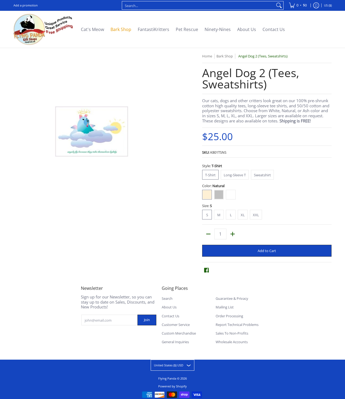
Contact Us (170, 316)
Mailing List (225, 307)
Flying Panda (167, 378)
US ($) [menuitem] (328, 5)
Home (207, 56)
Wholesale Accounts (232, 341)
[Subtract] (208, 234)
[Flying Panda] (43, 29)
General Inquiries (175, 341)
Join (147, 319)
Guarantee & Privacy (232, 298)
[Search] (279, 5)
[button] (206, 270)
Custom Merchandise (179, 333)
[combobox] (198, 5)
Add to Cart (267, 250)
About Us (169, 307)
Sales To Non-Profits (232, 333)
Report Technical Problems (237, 324)
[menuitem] (298, 5)
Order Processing (229, 316)
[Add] (232, 234)
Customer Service (176, 324)
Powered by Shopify (172, 386)
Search (167, 298)
